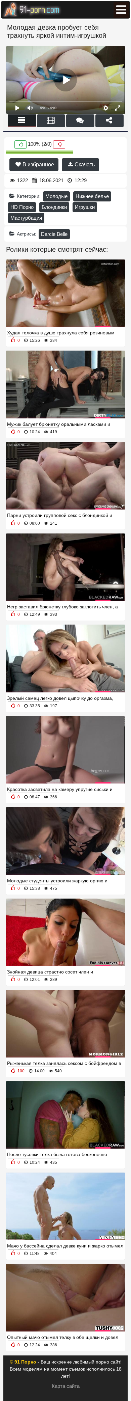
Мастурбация (26, 218)
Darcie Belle (54, 234)
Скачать (84, 164)
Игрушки (85, 207)
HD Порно (22, 207)
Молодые (56, 196)
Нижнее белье (92, 196)
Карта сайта (66, 1386)
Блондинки (54, 207)
